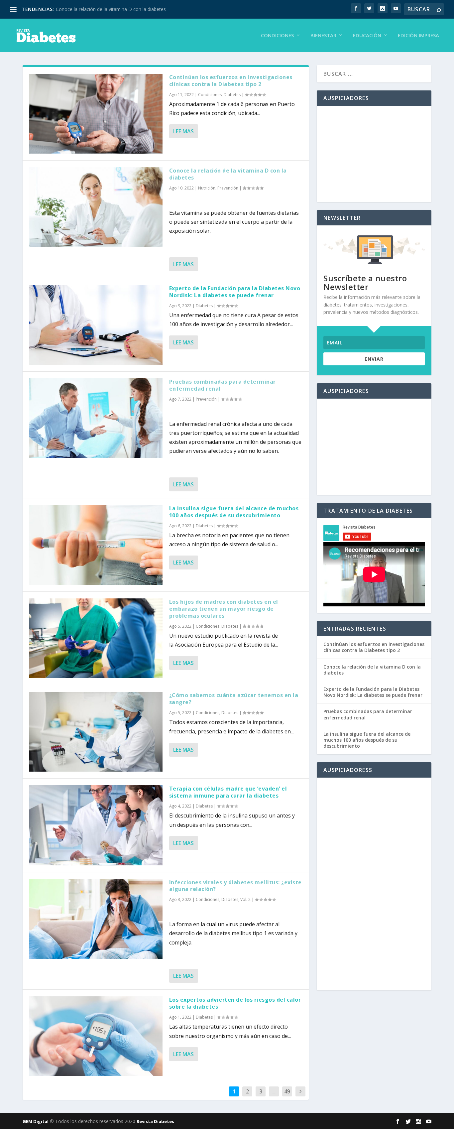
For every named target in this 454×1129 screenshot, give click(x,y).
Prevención (227, 188)
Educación (367, 36)
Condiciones (277, 36)
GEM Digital (36, 1121)
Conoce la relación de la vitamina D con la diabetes (111, 9)
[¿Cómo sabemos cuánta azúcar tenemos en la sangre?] (95, 732)
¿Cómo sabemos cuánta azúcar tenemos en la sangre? (233, 698)
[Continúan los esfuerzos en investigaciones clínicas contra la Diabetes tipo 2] (95, 114)
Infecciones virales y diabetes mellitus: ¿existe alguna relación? (235, 886)
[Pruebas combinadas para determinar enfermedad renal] (95, 418)
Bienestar (323, 36)
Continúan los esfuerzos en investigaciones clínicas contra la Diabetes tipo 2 (230, 80)
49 (287, 1091)
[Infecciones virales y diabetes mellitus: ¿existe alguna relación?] (95, 919)
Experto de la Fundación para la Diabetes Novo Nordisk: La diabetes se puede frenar (234, 292)
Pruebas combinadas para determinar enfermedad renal (222, 385)
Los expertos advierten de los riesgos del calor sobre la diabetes (235, 1003)
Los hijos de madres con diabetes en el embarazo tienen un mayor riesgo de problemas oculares (223, 608)
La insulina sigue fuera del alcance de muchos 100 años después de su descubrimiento (234, 512)
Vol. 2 (245, 899)
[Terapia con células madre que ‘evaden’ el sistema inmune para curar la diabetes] (95, 825)
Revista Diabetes (155, 1121)
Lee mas (183, 131)
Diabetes (232, 94)
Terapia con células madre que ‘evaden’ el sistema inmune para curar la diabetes (228, 792)
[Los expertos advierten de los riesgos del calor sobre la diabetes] (95, 1036)
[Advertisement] (374, 153)
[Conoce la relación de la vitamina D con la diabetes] (95, 207)
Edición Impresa (418, 36)
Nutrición (206, 188)
